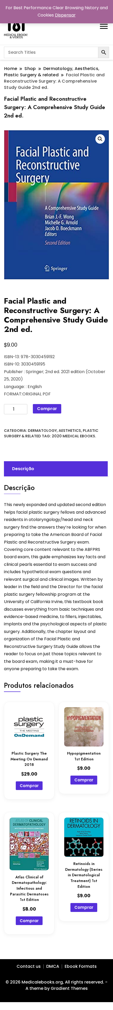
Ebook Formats (81, 966)
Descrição (23, 469)
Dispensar (65, 15)
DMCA (52, 966)
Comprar (47, 409)
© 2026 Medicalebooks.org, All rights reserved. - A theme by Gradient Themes (56, 985)
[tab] (55, 468)
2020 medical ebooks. (74, 436)
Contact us (29, 966)
